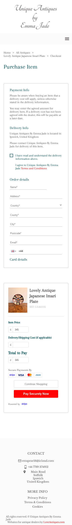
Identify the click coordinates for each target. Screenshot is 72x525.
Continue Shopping (36, 384)
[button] (13, 251)
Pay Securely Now (36, 393)
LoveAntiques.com (54, 522)
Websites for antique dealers (23, 522)
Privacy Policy (37, 498)
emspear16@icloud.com (38, 460)
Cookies (37, 506)
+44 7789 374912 (38, 467)
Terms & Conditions (37, 502)
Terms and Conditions (34, 168)
